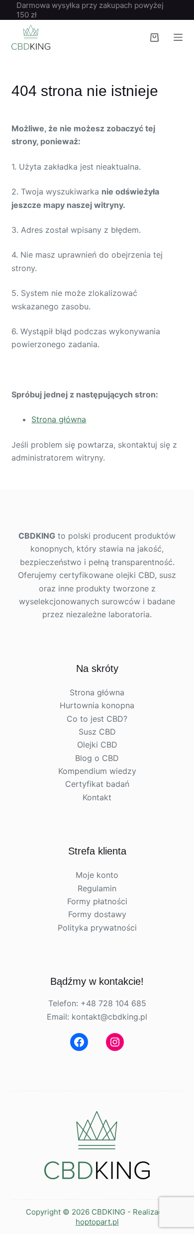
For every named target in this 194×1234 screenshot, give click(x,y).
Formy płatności (97, 901)
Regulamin (97, 888)
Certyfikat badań (97, 784)
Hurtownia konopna (97, 705)
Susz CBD (97, 732)
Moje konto (97, 875)
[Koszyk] (154, 37)
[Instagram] (115, 1042)
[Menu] (178, 37)
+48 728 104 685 (113, 1003)
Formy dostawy (97, 914)
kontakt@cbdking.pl (109, 1017)
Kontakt (97, 797)
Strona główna (58, 419)
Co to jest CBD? (97, 719)
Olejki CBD (97, 745)
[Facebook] (79, 1042)
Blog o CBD (97, 758)
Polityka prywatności (97, 928)
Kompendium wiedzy (97, 771)
